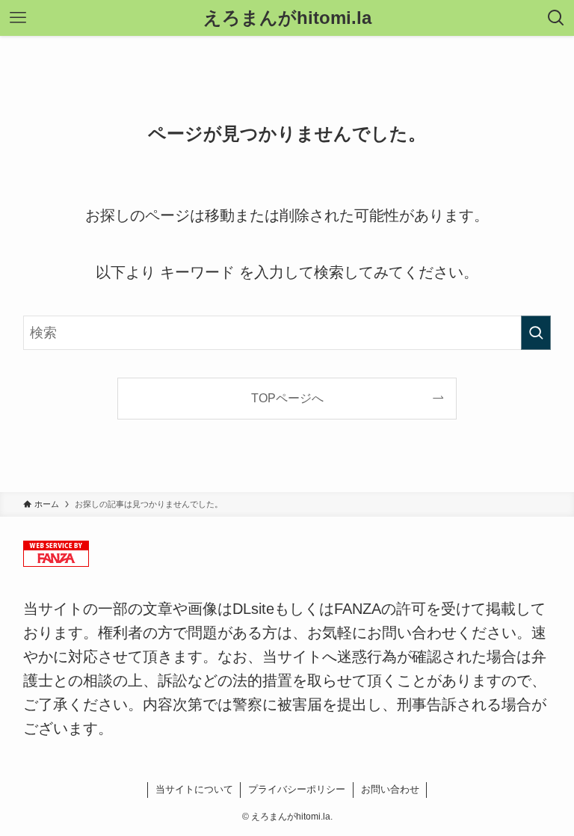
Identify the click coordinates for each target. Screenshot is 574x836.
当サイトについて (194, 789)
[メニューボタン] (18, 18)
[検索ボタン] (556, 18)
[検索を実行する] (536, 333)
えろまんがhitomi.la (287, 18)
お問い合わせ (390, 789)
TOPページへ (287, 398)
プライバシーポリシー (296, 789)
